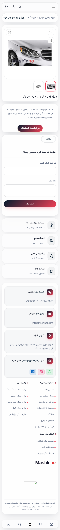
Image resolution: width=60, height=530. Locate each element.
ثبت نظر (30, 203)
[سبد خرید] (6, 6)
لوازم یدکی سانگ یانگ (16, 389)
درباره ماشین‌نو (47, 396)
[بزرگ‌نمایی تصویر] (9, 32)
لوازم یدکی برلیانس (17, 414)
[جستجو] (20, 6)
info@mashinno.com (42, 323)
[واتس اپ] (49, 372)
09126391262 (32, 301)
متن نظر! (52, 181)
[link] (51, 524)
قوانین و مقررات (46, 402)
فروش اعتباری (47, 420)
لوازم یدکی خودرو (47, 17)
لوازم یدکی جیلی (18, 396)
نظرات (48, 139)
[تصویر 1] (50, 86)
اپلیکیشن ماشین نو (44, 426)
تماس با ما (49, 389)
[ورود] (13, 6)
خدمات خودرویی (46, 453)
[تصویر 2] (38, 86)
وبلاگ (51, 414)
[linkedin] (33, 372)
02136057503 (46, 301)
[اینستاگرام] (41, 372)
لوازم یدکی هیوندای (17, 402)
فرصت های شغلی (46, 441)
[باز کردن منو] (53, 6)
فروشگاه (32, 17)
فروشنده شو (48, 447)
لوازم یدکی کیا (19, 408)
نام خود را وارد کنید (48, 163)
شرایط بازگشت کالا (45, 408)
